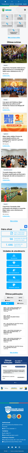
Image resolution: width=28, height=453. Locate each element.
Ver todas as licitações (18, 361)
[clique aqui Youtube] (15, 447)
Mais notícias (14, 221)
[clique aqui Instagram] (19, 447)
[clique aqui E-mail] (8, 447)
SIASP (8, 451)
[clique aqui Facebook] (12, 447)
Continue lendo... (6, 75)
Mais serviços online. (14, 37)
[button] (14, 382)
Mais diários (23, 229)
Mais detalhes (14, 352)
